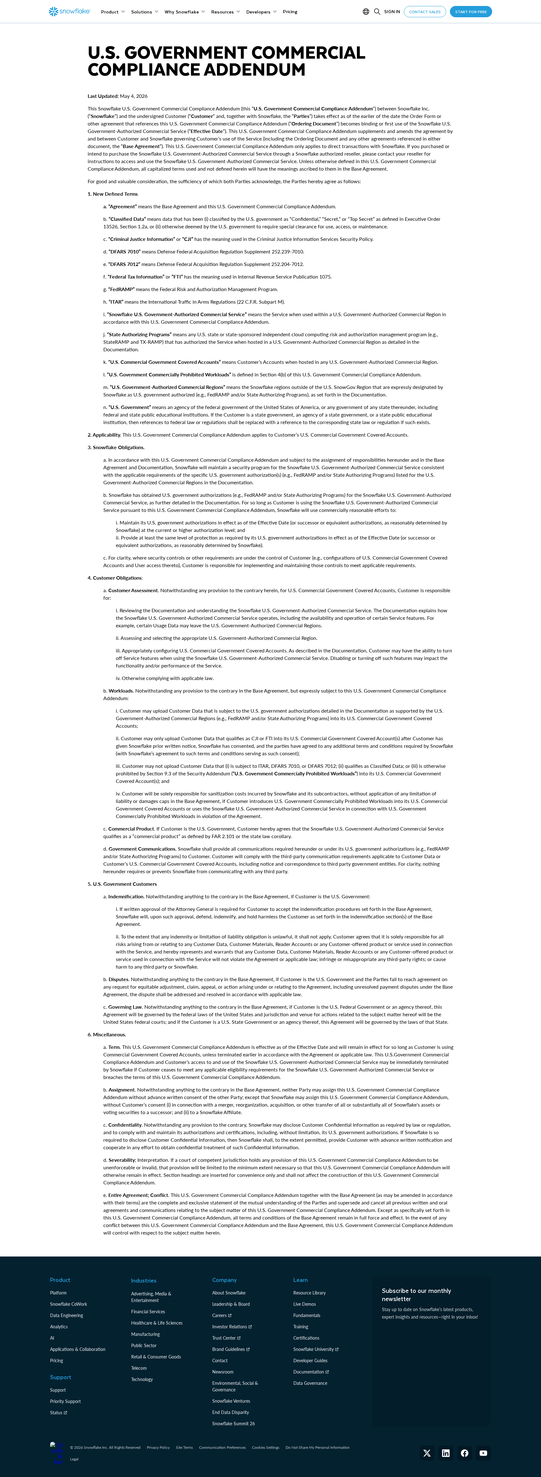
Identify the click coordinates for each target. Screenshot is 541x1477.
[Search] (377, 11)
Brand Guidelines (228, 1349)
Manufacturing (145, 1334)
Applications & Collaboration (78, 1349)
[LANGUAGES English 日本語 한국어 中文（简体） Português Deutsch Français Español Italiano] (367, 11)
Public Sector (144, 1345)
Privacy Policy (158, 1447)
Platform (58, 1292)
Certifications (306, 1338)
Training (300, 1326)
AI (52, 1338)
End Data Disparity (230, 1412)
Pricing (56, 1360)
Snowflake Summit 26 (233, 1423)
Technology (142, 1379)
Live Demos (304, 1304)
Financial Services (148, 1311)
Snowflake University (313, 1349)
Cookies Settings (265, 1447)
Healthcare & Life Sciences (157, 1323)
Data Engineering (66, 1315)
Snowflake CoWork (68, 1304)
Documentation (308, 1371)
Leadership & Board (231, 1304)
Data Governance (310, 1383)
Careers (219, 1315)
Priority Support (65, 1401)
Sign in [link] (392, 11)
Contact (220, 1360)
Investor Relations (229, 1326)
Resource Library (309, 1292)
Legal (74, 1459)
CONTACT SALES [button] (425, 11)
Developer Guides (310, 1360)
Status (56, 1412)
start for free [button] (471, 11)
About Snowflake (228, 1292)
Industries (144, 1280)
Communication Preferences (222, 1447)
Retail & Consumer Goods (156, 1356)
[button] (427, 1453)
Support (58, 1390)
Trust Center (224, 1338)
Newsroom (223, 1371)
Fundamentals (306, 1315)
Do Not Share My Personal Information (318, 1447)
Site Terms (184, 1447)
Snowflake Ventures (231, 1401)
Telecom (139, 1368)
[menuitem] (113, 11)
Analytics (59, 1326)
